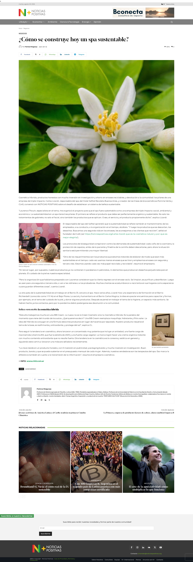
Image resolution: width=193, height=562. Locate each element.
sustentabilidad (30, 369)
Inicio (20, 28)
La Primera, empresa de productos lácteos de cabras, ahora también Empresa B (139, 413)
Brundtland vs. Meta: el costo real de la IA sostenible (44, 488)
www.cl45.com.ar (35, 361)
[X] (49, 399)
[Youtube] (160, 548)
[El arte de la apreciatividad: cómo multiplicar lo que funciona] (148, 462)
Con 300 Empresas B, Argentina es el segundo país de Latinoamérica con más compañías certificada (96, 486)
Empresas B (96, 480)
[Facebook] (37, 399)
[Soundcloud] (149, 548)
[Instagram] (41, 399)
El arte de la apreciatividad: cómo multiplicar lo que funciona (148, 488)
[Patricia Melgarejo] (20, 46)
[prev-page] (20, 496)
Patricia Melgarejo (31, 46)
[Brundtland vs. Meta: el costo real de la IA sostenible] (44, 462)
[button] (171, 22)
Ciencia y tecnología (44, 483)
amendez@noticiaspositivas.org (150, 553)
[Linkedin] (45, 399)
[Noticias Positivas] (40, 12)
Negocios (26, 28)
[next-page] (23, 496)
